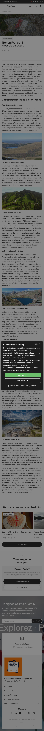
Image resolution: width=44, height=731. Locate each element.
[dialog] (22, 365)
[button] (22, 385)
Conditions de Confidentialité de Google (19, 368)
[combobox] (36, 344)
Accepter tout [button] (23, 375)
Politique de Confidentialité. (20, 370)
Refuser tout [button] (22, 381)
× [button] (39, 344)
